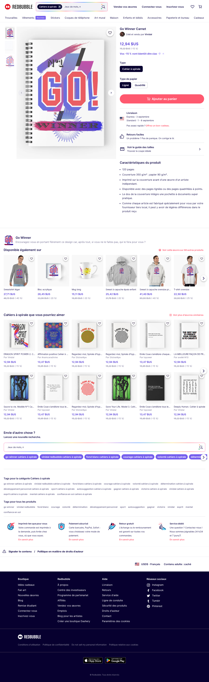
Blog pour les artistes (70, 615)
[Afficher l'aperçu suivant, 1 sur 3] (111, 93)
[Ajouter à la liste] (110, 32)
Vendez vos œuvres (69, 605)
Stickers (55, 17)
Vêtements (33, 17)
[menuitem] (11, 17)
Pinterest (157, 606)
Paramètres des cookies (116, 621)
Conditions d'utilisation (29, 644)
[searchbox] (104, 447)
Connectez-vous (27, 610)
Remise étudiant (27, 605)
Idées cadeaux (26, 584)
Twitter (156, 595)
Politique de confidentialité (56, 644)
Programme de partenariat (73, 595)
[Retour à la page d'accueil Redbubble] (18, 7)
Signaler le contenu (20, 551)
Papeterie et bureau (177, 17)
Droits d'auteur (110, 610)
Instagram (158, 584)
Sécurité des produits (114, 605)
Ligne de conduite (112, 600)
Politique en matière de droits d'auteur (60, 551)
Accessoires (154, 17)
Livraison (107, 584)
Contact (106, 615)
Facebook (158, 590)
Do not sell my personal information (89, 644)
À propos (63, 584)
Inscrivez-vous (26, 615)
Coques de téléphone (77, 17)
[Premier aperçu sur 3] (21, 93)
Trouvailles (11, 17)
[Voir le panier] (200, 6)
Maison (114, 17)
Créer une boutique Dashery (74, 621)
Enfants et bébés (133, 17)
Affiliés (61, 600)
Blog (20, 600)
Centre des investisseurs (72, 590)
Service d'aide (110, 595)
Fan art (22, 590)
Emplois (62, 610)
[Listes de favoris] (192, 6)
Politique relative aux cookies (123, 644)
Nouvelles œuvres (28, 595)
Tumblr (156, 600)
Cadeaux (199, 17)
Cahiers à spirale (40, 478)
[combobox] (71, 6)
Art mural (99, 17)
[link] (21, 456)
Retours (106, 590)
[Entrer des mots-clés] (103, 7)
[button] (10, 33)
